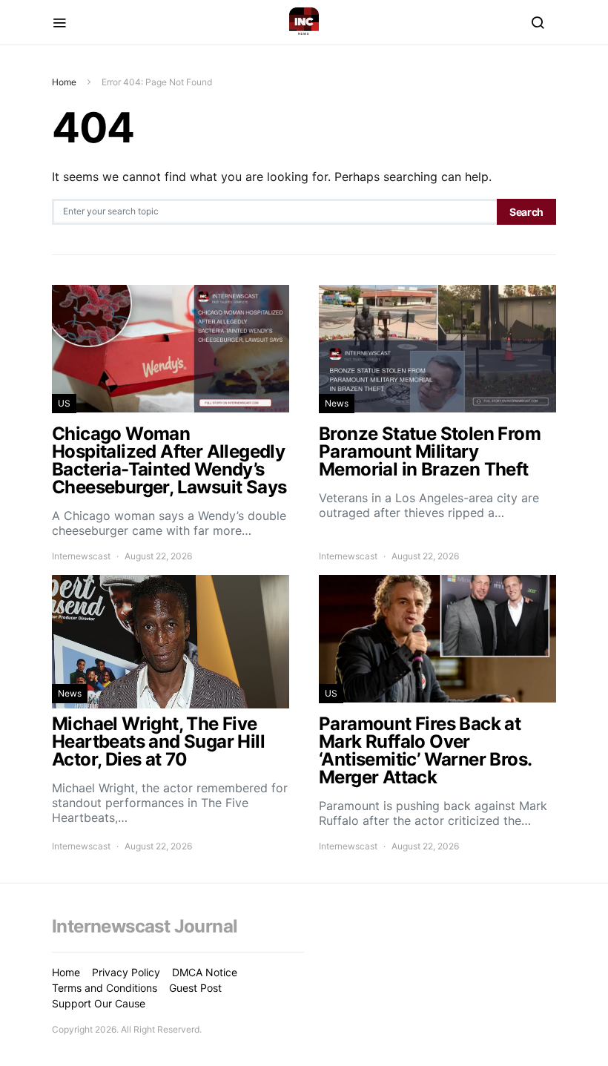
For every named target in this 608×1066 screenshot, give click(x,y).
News (336, 403)
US (64, 403)
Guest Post (195, 987)
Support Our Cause (98, 1003)
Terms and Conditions (104, 987)
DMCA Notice (204, 972)
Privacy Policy (126, 972)
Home (64, 82)
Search (526, 211)
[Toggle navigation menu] (59, 22)
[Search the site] (537, 22)
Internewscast (81, 556)
